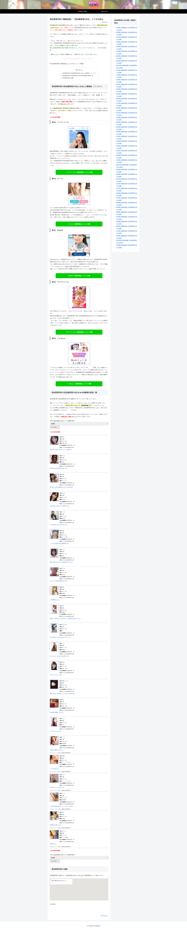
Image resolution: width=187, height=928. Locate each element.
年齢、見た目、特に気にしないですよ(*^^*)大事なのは (62, 693)
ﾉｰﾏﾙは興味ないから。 (55, 599)
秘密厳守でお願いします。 (56, 824)
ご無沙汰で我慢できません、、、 (57, 749)
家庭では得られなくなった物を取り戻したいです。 (61, 562)
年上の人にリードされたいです (57, 787)
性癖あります (53, 843)
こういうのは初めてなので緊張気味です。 (59, 543)
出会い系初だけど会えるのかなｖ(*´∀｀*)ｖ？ (60, 637)
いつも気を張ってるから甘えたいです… (59, 524)
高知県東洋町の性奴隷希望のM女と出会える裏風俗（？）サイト (79, 73)
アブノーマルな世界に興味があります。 (59, 580)
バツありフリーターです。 (56, 731)
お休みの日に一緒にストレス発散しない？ (59, 505)
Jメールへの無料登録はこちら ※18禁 (79, 224)
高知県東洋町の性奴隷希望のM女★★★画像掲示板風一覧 (78, 75)
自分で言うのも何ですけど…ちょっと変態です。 (61, 449)
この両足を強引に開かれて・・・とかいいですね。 (61, 806)
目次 (77, 70)
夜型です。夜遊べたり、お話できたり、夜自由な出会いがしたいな (65, 618)
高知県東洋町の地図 (68, 78)
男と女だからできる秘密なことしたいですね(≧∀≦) (61, 487)
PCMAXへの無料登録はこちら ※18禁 (79, 275)
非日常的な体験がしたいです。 (57, 712)
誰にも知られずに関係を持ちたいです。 (59, 468)
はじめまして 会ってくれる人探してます (59, 656)
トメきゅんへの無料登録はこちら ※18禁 (79, 384)
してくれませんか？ (54, 768)
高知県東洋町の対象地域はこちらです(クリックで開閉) (67, 63)
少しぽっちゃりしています (56, 674)
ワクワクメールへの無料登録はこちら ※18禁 (79, 332)
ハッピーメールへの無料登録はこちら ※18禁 (79, 172)
